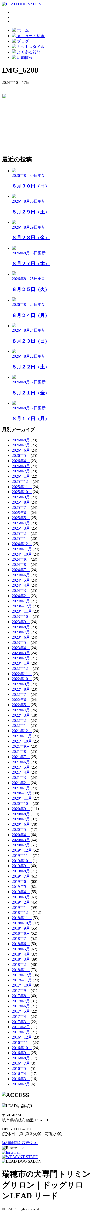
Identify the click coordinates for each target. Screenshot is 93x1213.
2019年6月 (21, 881)
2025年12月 (22, 481)
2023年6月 (21, 637)
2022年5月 (21, 705)
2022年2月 (21, 720)
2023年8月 (21, 627)
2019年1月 (21, 907)
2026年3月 (21, 466)
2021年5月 (21, 767)
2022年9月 (21, 684)
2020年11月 (22, 798)
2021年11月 (22, 736)
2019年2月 (21, 902)
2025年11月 (22, 487)
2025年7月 (21, 507)
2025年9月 (21, 497)
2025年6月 (21, 513)
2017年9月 (21, 990)
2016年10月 (22, 1048)
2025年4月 (21, 523)
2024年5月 (21, 580)
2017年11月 (22, 980)
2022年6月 (21, 700)
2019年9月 (21, 866)
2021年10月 (22, 741)
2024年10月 (22, 554)
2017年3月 (21, 1022)
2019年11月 (22, 855)
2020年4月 (21, 835)
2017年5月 (21, 1011)
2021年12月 (22, 731)
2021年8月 (21, 751)
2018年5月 (21, 949)
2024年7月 (21, 570)
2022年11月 (22, 674)
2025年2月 (21, 533)
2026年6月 (21, 450)
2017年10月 (22, 985)
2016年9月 (21, 1053)
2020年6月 (21, 824)
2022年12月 (22, 668)
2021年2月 (21, 783)
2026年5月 (21, 455)
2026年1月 (21, 476)
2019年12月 (22, 850)
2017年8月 (21, 996)
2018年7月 (21, 938)
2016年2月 (21, 1084)
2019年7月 (21, 876)
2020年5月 (21, 829)
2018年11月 (22, 918)
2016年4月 (21, 1074)
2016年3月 (21, 1079)
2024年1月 (21, 601)
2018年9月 (21, 928)
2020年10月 (22, 803)
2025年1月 (21, 539)
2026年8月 (21, 440)
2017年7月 (21, 1001)
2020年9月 (21, 809)
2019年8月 (21, 871)
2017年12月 (22, 975)
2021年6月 (21, 762)
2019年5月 (21, 887)
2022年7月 (21, 694)
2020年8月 (21, 814)
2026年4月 (21, 461)
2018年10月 (22, 923)
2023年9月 (21, 622)
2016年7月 (21, 1063)
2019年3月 (21, 897)
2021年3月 (21, 777)
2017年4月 (21, 1016)
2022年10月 (22, 679)
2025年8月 (21, 502)
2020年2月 (21, 845)
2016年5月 (21, 1068)
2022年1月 (21, 725)
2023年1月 (21, 663)
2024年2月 (21, 596)
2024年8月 (21, 564)
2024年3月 (21, 590)
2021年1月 (21, 788)
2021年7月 (21, 757)
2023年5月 (21, 642)
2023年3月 (21, 653)
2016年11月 (22, 1042)
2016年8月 (21, 1058)
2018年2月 (21, 964)
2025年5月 (21, 518)
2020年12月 (22, 793)
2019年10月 (22, 861)
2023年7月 (21, 632)
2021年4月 (21, 772)
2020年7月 (21, 819)
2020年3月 (21, 840)
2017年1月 (21, 1032)
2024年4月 (21, 585)
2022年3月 (21, 715)
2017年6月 (21, 1006)
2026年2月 (21, 471)
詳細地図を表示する (20, 1143)
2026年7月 (21, 445)
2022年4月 (21, 710)
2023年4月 (21, 648)
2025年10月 (22, 492)
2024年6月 (21, 575)
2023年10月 (22, 616)
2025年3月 (21, 528)
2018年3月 (21, 959)
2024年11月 (22, 549)
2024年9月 (21, 559)
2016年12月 (22, 1037)
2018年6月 (21, 944)
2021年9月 (21, 746)
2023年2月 (21, 658)
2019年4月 (21, 892)
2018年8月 (21, 933)
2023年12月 (22, 606)
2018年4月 (21, 954)
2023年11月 (22, 611)
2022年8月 (21, 689)
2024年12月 (22, 544)
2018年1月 (21, 970)
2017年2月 (21, 1027)
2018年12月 (22, 912)
